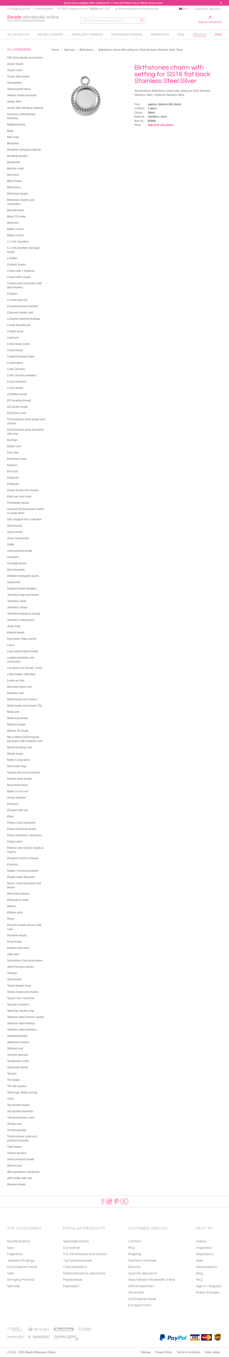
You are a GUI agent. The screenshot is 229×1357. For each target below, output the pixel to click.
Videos (201, 1241)
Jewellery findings (20, 1260)
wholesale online (33, 18)
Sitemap (146, 1352)
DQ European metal (22, 1267)
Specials (69, 49)
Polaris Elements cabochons (84, 1273)
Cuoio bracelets (75, 1267)
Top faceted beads (77, 1260)
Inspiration (15, 1254)
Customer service (207, 9)
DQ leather (71, 1248)
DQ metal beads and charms (85, 1254)
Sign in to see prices (161, 125)
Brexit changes (207, 1292)
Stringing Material (20, 1279)
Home (55, 49)
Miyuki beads (72, 1279)
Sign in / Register (210, 22)
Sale (10, 1273)
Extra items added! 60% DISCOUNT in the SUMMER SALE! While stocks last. (113, 3)
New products (206, 1267)
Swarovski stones (76, 1241)
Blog (199, 1273)
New (10, 1248)
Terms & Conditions (188, 1352)
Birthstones (86, 49)
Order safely (212, 1352)
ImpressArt (71, 1286)
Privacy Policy (163, 1352)
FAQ (199, 1279)
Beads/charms (18, 1241)
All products (205, 1254)
